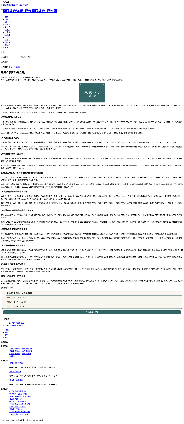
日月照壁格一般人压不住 (18, 414)
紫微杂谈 (17, 67)
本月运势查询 (27, 351)
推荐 (7, 335)
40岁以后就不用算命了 (17, 391)
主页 (10, 67)
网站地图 (11, 5)
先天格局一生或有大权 (17, 407)
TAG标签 (18, 5)
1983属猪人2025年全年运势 (19, 404)
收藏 (7, 330)
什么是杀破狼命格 (16, 399)
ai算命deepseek (17, 326)
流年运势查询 (14, 351)
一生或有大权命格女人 (17, 401)
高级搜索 (4, 5)
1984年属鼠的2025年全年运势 (20, 396)
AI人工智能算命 (18, 323)
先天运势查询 (14, 349)
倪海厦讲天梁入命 (16, 409)
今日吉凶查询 (14, 354)
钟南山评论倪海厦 (16, 363)
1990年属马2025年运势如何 (19, 412)
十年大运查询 (27, 349)
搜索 (29, 57)
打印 (7, 337)
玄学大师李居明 (15, 372)
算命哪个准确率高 (16, 380)
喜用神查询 (26, 354)
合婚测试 (12, 356)
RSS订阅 (25, 5)
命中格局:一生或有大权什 (19, 394)
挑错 (7, 332)
